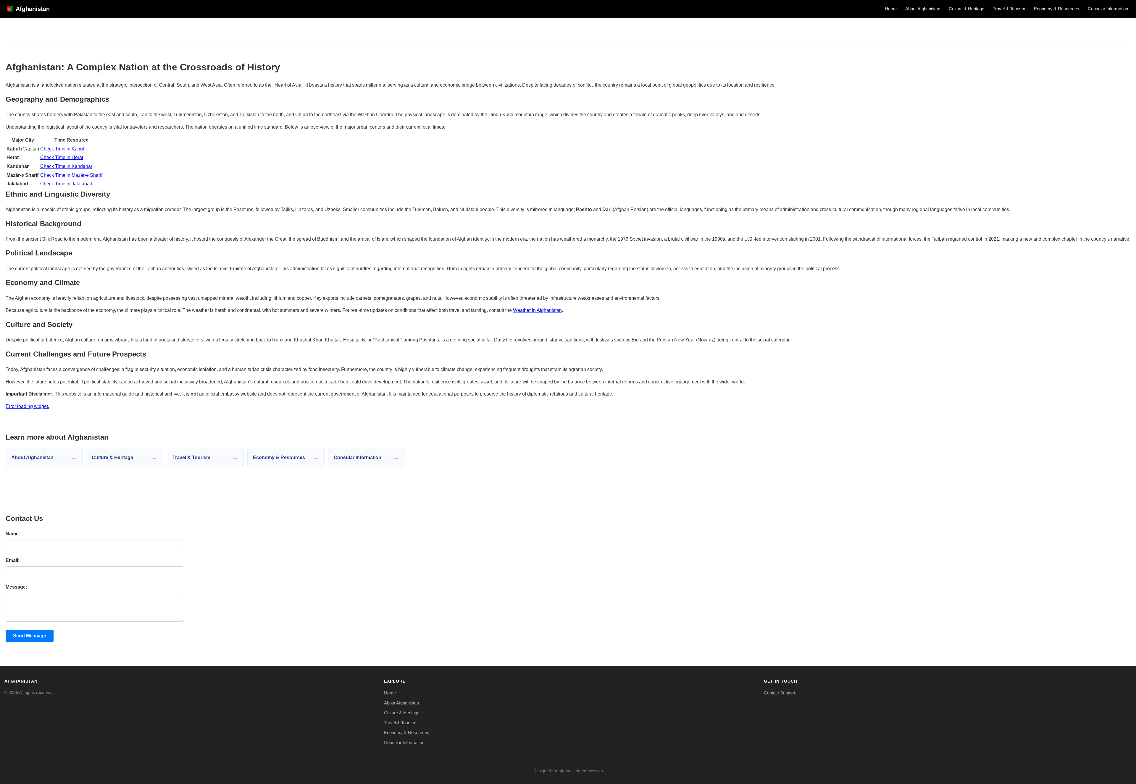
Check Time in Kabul (62, 148)
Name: (13, 533)
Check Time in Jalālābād (66, 183)
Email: (13, 560)
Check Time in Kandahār (66, 166)
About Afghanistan (922, 8)
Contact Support (779, 692)
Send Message (29, 635)
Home (891, 8)
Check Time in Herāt (61, 157)
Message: (16, 586)
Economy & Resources (1056, 8)
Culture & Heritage (966, 8)
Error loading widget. (27, 406)
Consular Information (1108, 8)
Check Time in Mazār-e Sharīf (71, 175)
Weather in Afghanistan (537, 310)
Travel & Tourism (1009, 8)
